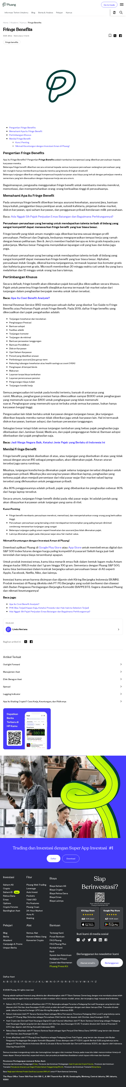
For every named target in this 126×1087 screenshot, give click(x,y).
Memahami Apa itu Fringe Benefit (25, 131)
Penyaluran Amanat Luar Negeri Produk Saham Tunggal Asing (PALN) (37, 1066)
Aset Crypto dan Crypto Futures (81, 1063)
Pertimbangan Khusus (20, 134)
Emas (35, 1063)
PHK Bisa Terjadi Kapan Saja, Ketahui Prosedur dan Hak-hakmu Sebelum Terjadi (49, 607)
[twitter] (115, 36)
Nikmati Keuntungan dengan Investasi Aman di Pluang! (42, 145)
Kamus (23, 22)
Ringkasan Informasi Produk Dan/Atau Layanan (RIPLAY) (28, 1071)
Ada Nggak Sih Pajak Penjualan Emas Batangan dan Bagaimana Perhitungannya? (62, 216)
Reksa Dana (96, 1066)
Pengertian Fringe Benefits (22, 127)
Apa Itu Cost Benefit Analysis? (30, 298)
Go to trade (109, 4)
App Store (74, 547)
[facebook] (120, 35)
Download (71, 858)
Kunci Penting (22, 142)
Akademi (14, 22)
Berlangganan (112, 962)
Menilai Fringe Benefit (20, 138)
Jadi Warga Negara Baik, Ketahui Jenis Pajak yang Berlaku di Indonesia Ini (58, 442)
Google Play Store (50, 547)
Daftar (53, 858)
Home (5, 22)
